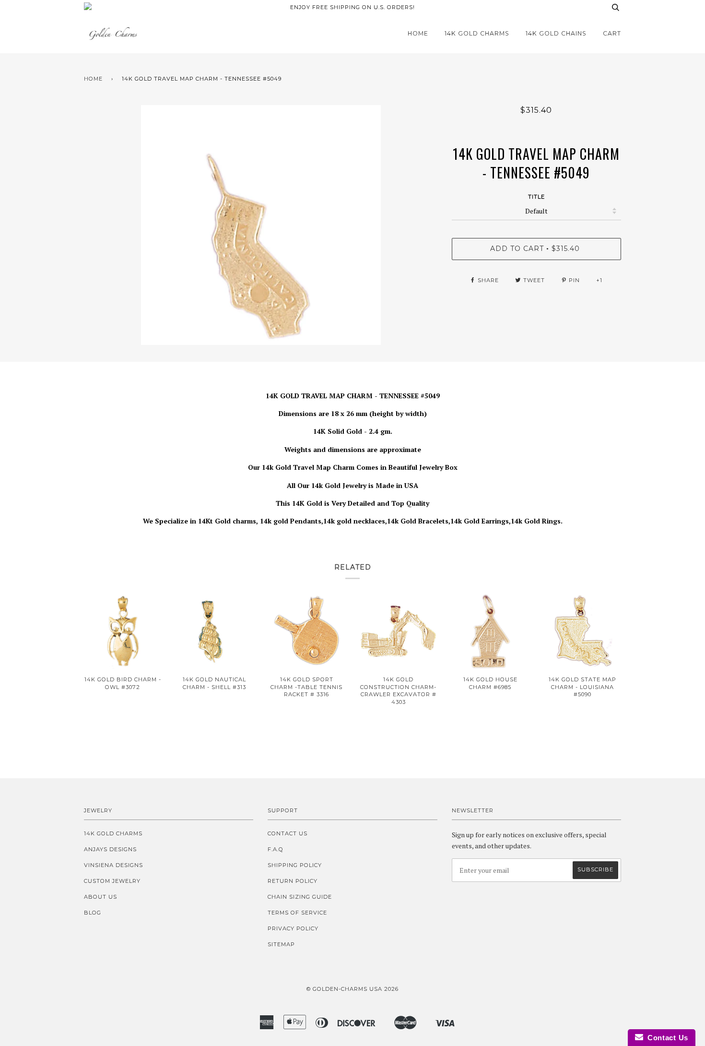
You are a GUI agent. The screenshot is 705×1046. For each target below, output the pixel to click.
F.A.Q (275, 849)
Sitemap (281, 944)
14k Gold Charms (477, 33)
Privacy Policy (293, 928)
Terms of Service (297, 912)
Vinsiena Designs (113, 865)
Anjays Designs (110, 849)
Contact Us (287, 833)
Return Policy (292, 881)
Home (418, 33)
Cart (612, 33)
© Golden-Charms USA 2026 (352, 989)
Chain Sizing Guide (300, 896)
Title (536, 196)
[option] (260, 225)
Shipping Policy (295, 865)
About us (100, 896)
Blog (92, 912)
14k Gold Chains (556, 33)
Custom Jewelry (112, 881)
